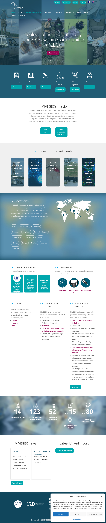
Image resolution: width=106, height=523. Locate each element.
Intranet (57, 2)
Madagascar (30, 237)
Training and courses (53, 12)
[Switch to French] (89, 2)
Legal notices (77, 519)
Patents (13, 16)
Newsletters (66, 2)
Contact (75, 2)
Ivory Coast (26, 232)
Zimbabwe (15, 248)
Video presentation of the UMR (61, 131)
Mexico (40, 237)
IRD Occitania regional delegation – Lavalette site (16, 287)
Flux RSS (83, 2)
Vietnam (44, 243)
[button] (102, 496)
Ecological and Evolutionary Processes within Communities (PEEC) (53, 39)
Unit (18, 12)
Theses (85, 12)
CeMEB (14, 320)
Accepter (61, 514)
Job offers (68, 12)
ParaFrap (15, 323)
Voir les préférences (95, 514)
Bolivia (14, 226)
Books (78, 12)
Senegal (24, 243)
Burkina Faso (24, 226)
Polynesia (15, 243)
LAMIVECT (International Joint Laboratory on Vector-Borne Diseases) (82, 350)
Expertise (21, 16)
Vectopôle (45, 326)
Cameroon (15, 232)
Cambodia (36, 226)
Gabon (36, 232)
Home (13, 12)
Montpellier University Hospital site (30, 284)
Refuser (77, 514)
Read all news (17, 483)
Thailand (34, 243)
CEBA (14, 326)
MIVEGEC (46, 520)
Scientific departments (32, 12)
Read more (53, 53)
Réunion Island (17, 237)
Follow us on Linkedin (64, 451)
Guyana (44, 232)
